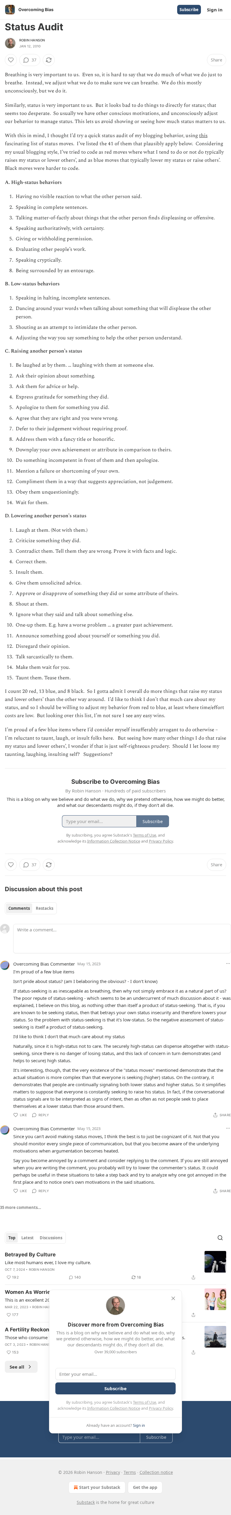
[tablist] (31, 908)
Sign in (215, 10)
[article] (115, 1266)
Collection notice (156, 1472)
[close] (173, 1298)
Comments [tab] (19, 908)
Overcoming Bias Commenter (44, 964)
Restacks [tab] (44, 908)
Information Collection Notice (113, 1408)
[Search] (220, 1238)
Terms (130, 1472)
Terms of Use (144, 1402)
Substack (86, 1502)
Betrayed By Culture (30, 1255)
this (203, 136)
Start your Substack (99, 1487)
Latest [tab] (27, 1237)
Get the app (145, 1487)
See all (17, 1367)
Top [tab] (11, 1237)
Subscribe (189, 9)
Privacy (113, 1472)
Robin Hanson (32, 40)
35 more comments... (20, 1207)
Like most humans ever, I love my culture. (48, 1262)
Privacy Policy (161, 1408)
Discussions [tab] (51, 1237)
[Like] (11, 60)
